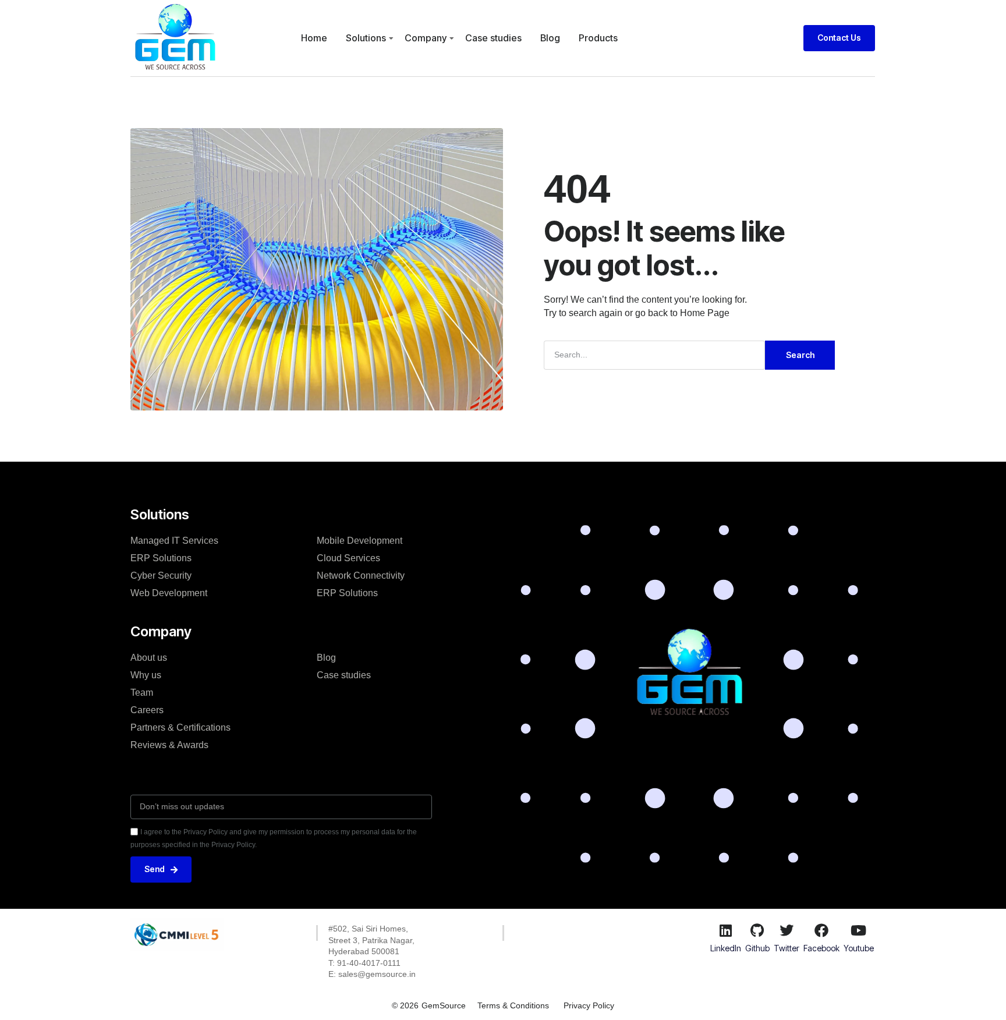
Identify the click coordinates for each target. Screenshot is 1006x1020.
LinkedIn (725, 948)
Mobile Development (359, 541)
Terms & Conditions (513, 1005)
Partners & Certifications (180, 727)
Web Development (168, 593)
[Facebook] (821, 930)
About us (148, 658)
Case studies (493, 38)
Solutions (366, 38)
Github (757, 948)
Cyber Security (161, 575)
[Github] (757, 930)
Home (314, 38)
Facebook (821, 948)
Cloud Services (348, 558)
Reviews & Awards (169, 745)
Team (141, 692)
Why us (145, 675)
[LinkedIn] (725, 930)
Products (598, 38)
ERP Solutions (161, 558)
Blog (550, 38)
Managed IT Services (174, 541)
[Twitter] (787, 930)
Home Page (704, 313)
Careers (147, 710)
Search (800, 355)
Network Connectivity (361, 575)
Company (426, 38)
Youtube (859, 948)
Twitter (786, 948)
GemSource (443, 1005)
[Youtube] (859, 930)
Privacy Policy (589, 1005)
